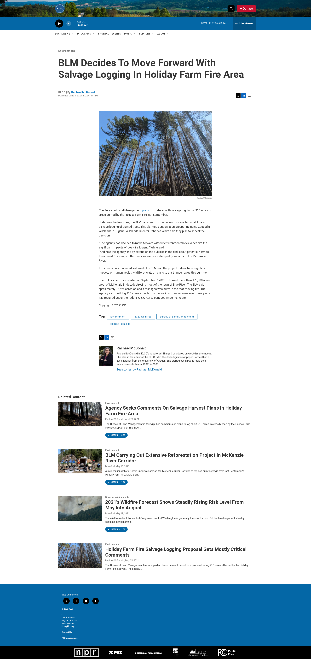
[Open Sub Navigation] (72, 33)
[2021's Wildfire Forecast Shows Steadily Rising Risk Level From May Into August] (80, 508)
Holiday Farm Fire (120, 324)
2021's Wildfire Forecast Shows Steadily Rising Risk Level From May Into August (174, 505)
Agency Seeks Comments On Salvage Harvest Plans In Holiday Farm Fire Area (173, 410)
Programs (84, 33)
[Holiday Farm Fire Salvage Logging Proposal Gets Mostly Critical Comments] (80, 555)
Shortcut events (109, 33)
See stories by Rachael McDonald (139, 369)
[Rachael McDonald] (106, 356)
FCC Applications (70, 638)
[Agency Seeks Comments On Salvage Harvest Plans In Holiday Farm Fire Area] (80, 414)
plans (146, 210)
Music (128, 33)
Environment (66, 50)
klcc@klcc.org (68, 626)
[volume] (69, 23)
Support (144, 33)
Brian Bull (110, 466)
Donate (248, 8)
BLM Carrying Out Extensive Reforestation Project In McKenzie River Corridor (174, 458)
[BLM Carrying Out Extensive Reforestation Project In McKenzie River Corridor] (80, 461)
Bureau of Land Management (177, 316)
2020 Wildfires (143, 316)
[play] (59, 23)
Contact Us (67, 632)
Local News (62, 33)
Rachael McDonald (83, 92)
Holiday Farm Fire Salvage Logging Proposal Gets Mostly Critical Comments (176, 552)
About (161, 33)
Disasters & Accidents (117, 497)
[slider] (74, 23)
